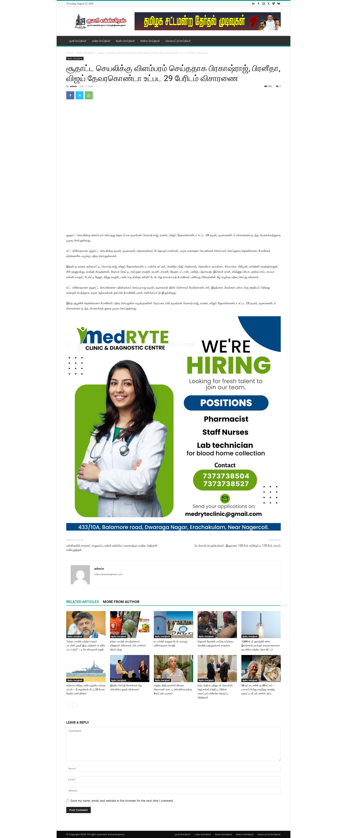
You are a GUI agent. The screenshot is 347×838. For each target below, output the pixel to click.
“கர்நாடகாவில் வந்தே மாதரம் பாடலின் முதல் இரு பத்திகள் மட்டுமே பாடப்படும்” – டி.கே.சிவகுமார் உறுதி (85, 645)
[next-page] (75, 705)
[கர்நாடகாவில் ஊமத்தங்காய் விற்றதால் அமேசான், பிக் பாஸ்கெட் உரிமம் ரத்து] (129, 624)
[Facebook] (258, 3)
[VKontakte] (278, 3)
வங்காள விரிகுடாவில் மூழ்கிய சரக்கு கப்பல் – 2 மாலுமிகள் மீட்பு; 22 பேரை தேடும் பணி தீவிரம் (85, 689)
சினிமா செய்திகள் (150, 41)
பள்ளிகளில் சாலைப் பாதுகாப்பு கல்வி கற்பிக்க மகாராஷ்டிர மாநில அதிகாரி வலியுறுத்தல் (111, 548)
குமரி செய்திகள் (77, 41)
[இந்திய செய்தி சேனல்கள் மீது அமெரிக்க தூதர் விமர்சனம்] (129, 668)
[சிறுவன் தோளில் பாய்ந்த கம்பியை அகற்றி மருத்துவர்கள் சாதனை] (217, 624)
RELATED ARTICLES (82, 602)
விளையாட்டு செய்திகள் (178, 41)
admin (73, 86)
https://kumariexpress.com (108, 574)
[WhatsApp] (89, 95)
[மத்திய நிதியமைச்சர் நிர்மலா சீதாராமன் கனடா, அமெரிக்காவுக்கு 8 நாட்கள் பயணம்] (173, 668)
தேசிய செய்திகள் (125, 41)
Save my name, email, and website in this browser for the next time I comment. (122, 800)
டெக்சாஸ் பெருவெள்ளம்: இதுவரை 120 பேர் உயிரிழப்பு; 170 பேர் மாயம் (238, 545)
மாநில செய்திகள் (101, 41)
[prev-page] (68, 705)
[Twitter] (268, 3)
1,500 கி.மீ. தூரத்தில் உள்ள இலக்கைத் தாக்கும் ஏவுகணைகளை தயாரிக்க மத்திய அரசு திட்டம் (260, 645)
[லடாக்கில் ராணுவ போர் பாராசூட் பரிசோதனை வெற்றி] (173, 624)
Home (69, 52)
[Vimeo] (273, 3)
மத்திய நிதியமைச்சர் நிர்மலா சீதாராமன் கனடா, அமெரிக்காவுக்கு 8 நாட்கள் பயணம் (173, 689)
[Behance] (253, 3)
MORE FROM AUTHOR (121, 602)
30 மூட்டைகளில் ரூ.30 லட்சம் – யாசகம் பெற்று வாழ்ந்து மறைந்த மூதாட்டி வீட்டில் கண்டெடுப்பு (258, 689)
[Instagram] (263, 3)
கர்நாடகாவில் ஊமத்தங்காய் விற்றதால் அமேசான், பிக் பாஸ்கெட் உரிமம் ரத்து (128, 645)
